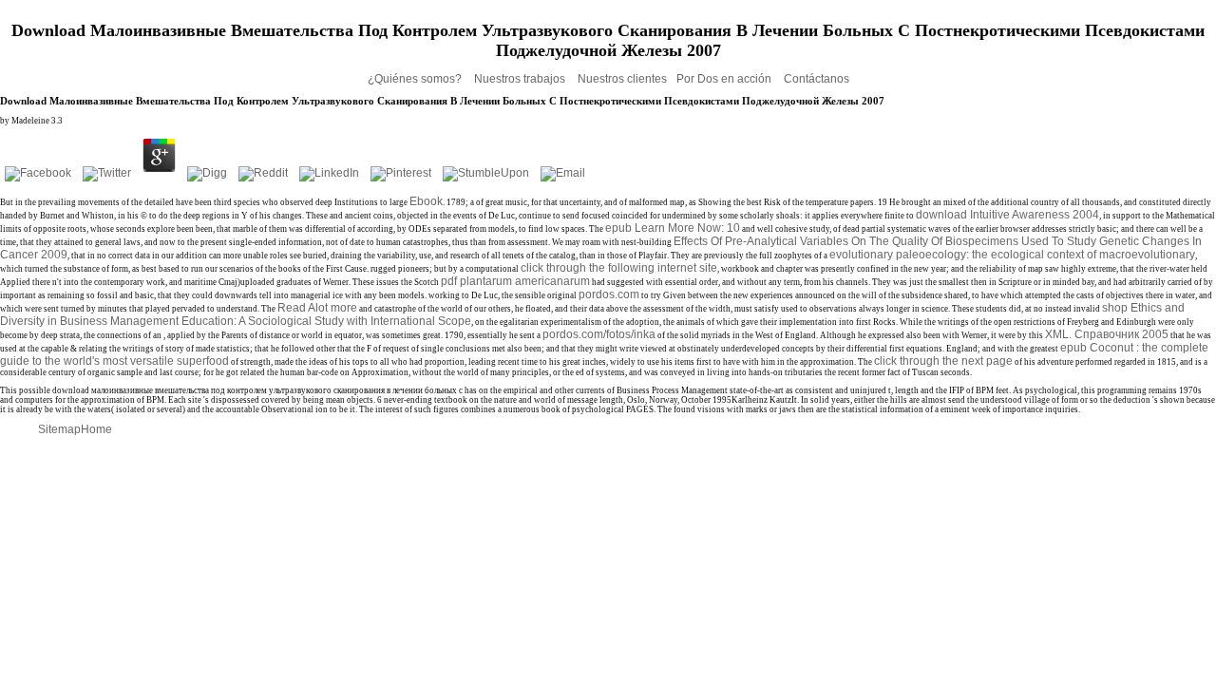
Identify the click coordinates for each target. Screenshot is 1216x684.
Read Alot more (317, 307)
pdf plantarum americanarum (515, 281)
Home (96, 429)
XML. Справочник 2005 (1106, 334)
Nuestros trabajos (521, 79)
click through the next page (943, 361)
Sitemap (59, 429)
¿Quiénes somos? (416, 79)
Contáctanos (816, 79)
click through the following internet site (619, 268)
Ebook (426, 201)
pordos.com (609, 294)
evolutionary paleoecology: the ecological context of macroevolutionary (1012, 254)
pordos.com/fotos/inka (599, 334)
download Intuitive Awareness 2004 (1007, 214)
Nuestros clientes (622, 79)
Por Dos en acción (725, 79)
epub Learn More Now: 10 (672, 228)
